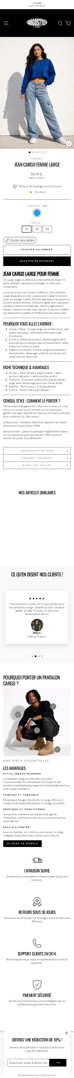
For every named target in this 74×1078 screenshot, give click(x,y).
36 (26, 229)
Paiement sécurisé (37, 458)
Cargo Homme (47, 1075)
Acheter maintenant (37, 261)
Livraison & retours (37, 450)
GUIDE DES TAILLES (37, 465)
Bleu (37, 213)
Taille (37, 222)
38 (37, 229)
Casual (37, 158)
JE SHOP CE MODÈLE (22, 843)
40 (47, 229)
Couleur (37, 205)
